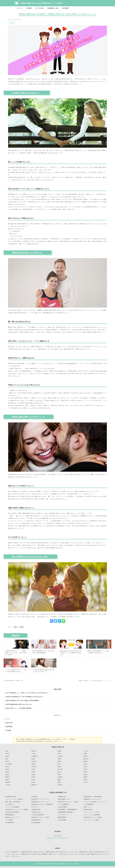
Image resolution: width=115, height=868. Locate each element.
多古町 (85, 769)
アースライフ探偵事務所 (12, 807)
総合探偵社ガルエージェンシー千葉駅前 (16, 809)
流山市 (33, 777)
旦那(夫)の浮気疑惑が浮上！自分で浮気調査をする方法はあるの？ (24, 696)
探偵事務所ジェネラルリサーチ (92, 799)
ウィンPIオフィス (62, 814)
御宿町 (85, 756)
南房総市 (7, 782)
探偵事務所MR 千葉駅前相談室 (93, 796)
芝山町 (59, 766)
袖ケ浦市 (60, 769)
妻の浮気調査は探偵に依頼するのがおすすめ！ (19, 704)
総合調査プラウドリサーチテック (40, 799)
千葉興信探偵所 (35, 809)
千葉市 (33, 772)
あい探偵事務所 (35, 822)
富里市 (85, 774)
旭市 (6, 751)
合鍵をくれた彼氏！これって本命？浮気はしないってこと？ (94, 680)
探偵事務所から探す (53, 8)
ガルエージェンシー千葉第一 (92, 820)
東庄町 (59, 774)
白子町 (85, 766)
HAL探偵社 (34, 796)
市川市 (7, 753)
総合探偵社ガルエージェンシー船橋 (68, 801)
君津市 (59, 761)
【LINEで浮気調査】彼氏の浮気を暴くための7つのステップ (43, 670)
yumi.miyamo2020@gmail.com (59, 838)
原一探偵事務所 (62, 820)
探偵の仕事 (9, 722)
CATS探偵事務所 (62, 807)
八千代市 (7, 785)
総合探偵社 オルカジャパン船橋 (93, 817)
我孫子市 (33, 751)
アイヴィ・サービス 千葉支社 (14, 799)
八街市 (85, 782)
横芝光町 (33, 785)
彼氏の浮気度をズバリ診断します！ (14, 680)
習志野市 (60, 777)
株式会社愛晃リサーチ (64, 799)
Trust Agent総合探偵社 (37, 814)
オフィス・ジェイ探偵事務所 (92, 814)
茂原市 (59, 782)
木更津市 (33, 761)
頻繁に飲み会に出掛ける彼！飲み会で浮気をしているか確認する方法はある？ (70, 652)
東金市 (33, 774)
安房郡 (59, 751)
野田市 (7, 779)
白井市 (7, 769)
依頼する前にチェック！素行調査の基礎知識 (18, 708)
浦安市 (7, 756)
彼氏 (15, 627)
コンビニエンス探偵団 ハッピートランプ (95, 801)
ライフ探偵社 (9, 820)
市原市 (59, 753)
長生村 (85, 772)
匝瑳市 (33, 769)
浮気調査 (28, 8)
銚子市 (59, 772)
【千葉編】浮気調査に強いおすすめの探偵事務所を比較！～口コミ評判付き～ (42, 3)
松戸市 (85, 779)
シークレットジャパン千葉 (91, 812)
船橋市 (59, 779)
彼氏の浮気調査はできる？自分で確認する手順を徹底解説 (43, 651)
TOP (42, 739)
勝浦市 (33, 759)
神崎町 (33, 764)
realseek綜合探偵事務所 (12, 812)
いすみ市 (86, 751)
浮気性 (21, 627)
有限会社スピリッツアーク (12, 817)
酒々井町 (33, 766)
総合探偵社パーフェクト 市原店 (40, 817)
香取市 (59, 759)
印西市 (85, 753)
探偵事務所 (9, 726)
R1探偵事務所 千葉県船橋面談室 (67, 809)
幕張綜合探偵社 (88, 809)
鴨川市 (7, 761)
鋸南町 (85, 761)
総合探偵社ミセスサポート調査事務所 (42, 804)
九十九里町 (8, 764)
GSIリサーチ (35, 807)
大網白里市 (34, 756)
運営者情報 (65, 8)
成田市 (85, 777)
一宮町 (33, 753)
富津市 (33, 779)
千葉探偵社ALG (62, 796)
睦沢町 (33, 782)
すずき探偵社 (9, 804)
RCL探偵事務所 (9, 822)
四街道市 (60, 785)
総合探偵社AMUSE (10, 796)
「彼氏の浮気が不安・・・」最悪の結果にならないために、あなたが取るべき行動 (15, 652)
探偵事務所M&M (36, 820)
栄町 (59, 764)
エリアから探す (39, 8)
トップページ (19, 8)
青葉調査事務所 (62, 817)
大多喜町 (60, 756)
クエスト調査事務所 (63, 804)
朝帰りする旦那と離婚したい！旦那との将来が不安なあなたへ (98, 651)
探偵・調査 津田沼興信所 (12, 801)
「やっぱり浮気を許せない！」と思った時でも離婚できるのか (15, 670)
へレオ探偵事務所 (89, 804)
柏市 (6, 759)
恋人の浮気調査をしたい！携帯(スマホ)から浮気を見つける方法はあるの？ (27, 693)
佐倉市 (85, 764)
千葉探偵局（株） (36, 812)
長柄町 (7, 777)
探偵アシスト (87, 807)
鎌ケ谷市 (86, 759)
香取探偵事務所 (9, 814)
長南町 (7, 774)
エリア (8, 719)
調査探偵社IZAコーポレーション (40, 801)
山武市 (7, 766)
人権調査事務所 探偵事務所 (65, 812)
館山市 (7, 772)
